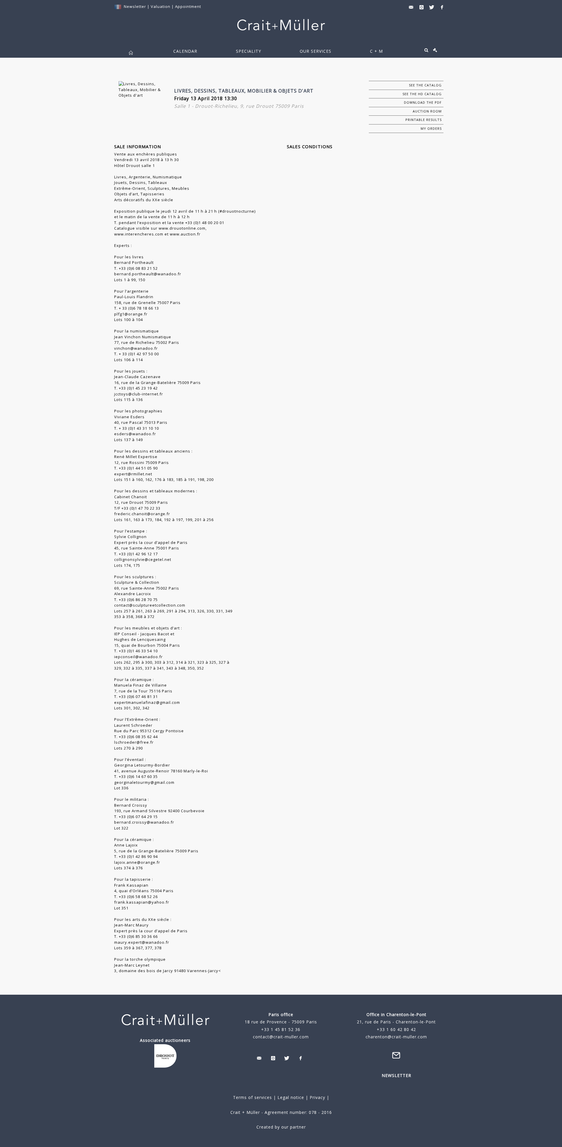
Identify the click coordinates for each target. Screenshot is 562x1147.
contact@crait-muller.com (281, 1037)
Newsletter (135, 6)
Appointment (188, 6)
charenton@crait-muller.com (396, 1037)
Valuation (160, 6)
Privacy (316, 1097)
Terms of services (252, 1097)
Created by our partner (281, 1127)
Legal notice (290, 1097)
